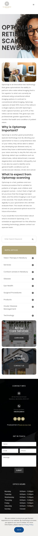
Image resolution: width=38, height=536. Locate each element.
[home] (10, 4)
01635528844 (19, 412)
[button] (33, 4)
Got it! (19, 530)
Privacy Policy (28, 525)
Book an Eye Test (25, 425)
